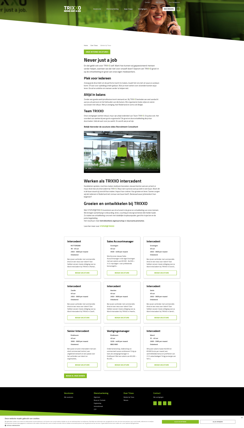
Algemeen (97, 397)
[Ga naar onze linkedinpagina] (160, 403)
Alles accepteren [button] (180, 422)
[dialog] (122, 422)
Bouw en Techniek (99, 400)
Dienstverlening (113, 9)
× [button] (242, 417)
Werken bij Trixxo (129, 397)
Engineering (97, 403)
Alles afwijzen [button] (218, 422)
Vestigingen (142, 9)
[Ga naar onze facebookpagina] (155, 403)
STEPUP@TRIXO (107, 226)
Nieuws (126, 400)
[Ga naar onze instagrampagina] (165, 403)
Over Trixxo (128, 9)
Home (86, 45)
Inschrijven (169, 9)
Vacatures (97, 9)
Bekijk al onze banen (75, 375)
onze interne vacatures (97, 51)
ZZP (95, 409)
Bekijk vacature (82, 272)
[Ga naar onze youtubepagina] (170, 403)
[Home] (72, 9)
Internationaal (98, 406)
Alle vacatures (68, 397)
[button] (81, 425)
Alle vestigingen (158, 397)
